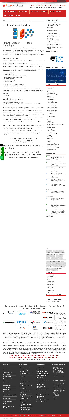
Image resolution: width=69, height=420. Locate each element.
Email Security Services (52, 46)
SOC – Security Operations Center (54, 44)
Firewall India (58, 350)
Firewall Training (27, 2)
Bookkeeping (49, 87)
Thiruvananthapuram (57, 268)
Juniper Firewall (50, 275)
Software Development (41, 389)
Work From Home (51, 149)
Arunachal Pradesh (56, 250)
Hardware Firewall (12, 12)
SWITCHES (52, 12)
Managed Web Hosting (41, 371)
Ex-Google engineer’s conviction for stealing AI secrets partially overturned (58, 169)
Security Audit (50, 122)
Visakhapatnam (49, 270)
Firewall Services (34, 12)
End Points (58, 12)
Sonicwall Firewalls (51, 130)
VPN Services (50, 143)
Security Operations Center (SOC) (54, 124)
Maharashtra (63, 263)
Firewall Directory (20, 2)
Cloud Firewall (50, 28)
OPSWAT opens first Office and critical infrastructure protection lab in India (58, 163)
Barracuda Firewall (51, 287)
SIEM (48, 125)
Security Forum (49, 2)
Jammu (54, 261)
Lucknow (51, 263)
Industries (49, 113)
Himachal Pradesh (57, 259)
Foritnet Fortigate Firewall (52, 107)
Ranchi (59, 266)
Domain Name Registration (42, 399)
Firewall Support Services (52, 22)
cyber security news (59, 256)
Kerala (62, 261)
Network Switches (50, 118)
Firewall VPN (32, 352)
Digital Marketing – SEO (41, 375)
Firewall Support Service (16, 152)
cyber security (61, 254)
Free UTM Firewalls (51, 108)
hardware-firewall (50, 111)
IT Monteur (11, 418)
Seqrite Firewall (50, 292)
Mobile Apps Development (42, 394)
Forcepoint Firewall (51, 282)
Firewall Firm (12, 2)
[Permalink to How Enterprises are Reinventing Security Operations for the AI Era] (48, 182)
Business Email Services (42, 373)
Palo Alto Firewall (50, 279)
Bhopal (52, 252)
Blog (5, 15)
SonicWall (49, 129)
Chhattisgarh (53, 254)
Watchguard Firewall (51, 285)
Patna (51, 266)
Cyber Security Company (51, 256)
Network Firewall (6, 352)
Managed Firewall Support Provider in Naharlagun (23, 146)
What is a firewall (50, 146)
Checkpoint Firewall (51, 278)
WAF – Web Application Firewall (53, 25)
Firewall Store (50, 104)
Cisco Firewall (50, 276)
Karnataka (58, 261)
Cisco (57, 254)
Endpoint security (50, 99)
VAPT (48, 139)
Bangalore (48, 252)
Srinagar (51, 268)
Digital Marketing (46, 415)
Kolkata (48, 263)
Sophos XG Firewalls (51, 133)
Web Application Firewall (52, 144)
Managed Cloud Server (41, 382)
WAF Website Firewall (41, 352)
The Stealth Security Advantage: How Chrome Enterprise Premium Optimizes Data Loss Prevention (58, 211)
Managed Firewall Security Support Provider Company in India (26, 415)
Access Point (44, 12)
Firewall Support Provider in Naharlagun (17, 44)
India (47, 261)
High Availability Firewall (52, 30)
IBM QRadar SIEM (51, 296)
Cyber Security (50, 93)
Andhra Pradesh (49, 250)
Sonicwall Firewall (50, 289)
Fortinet (59, 257)
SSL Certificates (40, 377)
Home (5, 12)
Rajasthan (55, 266)
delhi (52, 257)
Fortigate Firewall (50, 281)
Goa (62, 257)
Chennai (48, 254)
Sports (48, 135)
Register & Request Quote (38, 7)
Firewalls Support (6, 2)
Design (48, 96)
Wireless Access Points (52, 147)
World (48, 150)
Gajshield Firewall (50, 290)
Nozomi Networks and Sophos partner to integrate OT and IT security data (57, 199)
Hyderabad (63, 259)
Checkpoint (49, 90)
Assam (62, 250)
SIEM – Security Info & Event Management (56, 42)
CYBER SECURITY (51, 41)
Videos (48, 141)
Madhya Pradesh (57, 263)
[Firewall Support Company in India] (13, 6)
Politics (48, 119)
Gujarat (48, 259)
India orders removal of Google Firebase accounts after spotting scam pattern (58, 157)
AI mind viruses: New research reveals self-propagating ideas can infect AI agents (58, 205)
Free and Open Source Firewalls (53, 301)
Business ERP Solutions (42, 391)
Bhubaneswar (57, 252)
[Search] (65, 1)
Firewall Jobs (34, 2)
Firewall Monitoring (24, 352)
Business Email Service (41, 401)
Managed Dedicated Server (42, 379)
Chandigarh (62, 252)
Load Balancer (50, 32)
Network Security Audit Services (53, 36)
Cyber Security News (51, 94)
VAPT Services (50, 38)
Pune (48, 121)
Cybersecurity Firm (41, 2)
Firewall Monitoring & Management (54, 24)
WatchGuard (55, 270)
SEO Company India (56, 415)
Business (49, 88)
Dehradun (48, 257)
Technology (49, 138)
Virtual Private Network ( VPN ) (53, 33)
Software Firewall (23, 12)
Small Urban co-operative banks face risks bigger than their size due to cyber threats (58, 175)
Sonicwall (62, 266)
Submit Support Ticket (55, 7)
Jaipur (48, 115)
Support (18, 15)
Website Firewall (50, 27)
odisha (48, 266)
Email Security (50, 97)
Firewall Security (11, 20)
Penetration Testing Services (53, 39)
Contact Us (10, 15)
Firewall (48, 101)
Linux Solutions (40, 384)
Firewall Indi (58, 352)
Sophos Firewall (50, 284)
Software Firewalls (51, 127)
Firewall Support (15, 352)
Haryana (51, 259)
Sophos (48, 132)
